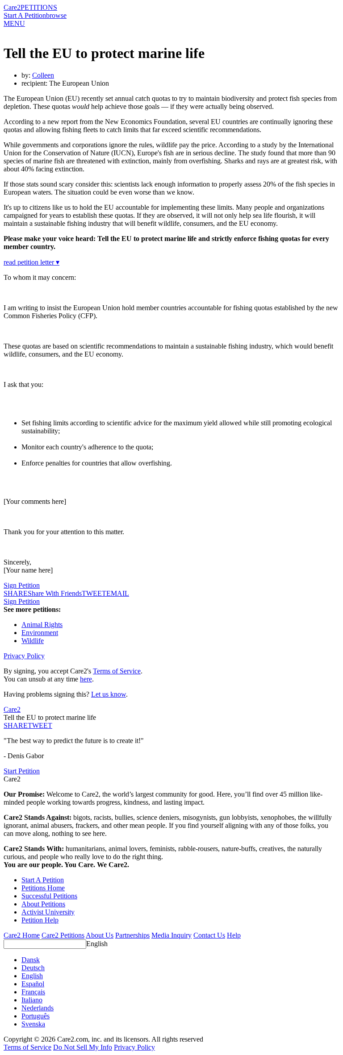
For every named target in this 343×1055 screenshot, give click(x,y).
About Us (99, 935)
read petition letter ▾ (31, 262)
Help (234, 935)
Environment (39, 632)
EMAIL (117, 593)
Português (35, 1016)
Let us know (108, 694)
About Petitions (43, 904)
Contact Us (209, 935)
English (97, 943)
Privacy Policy (24, 656)
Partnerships (132, 935)
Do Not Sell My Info (82, 1047)
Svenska (33, 1024)
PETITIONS (39, 7)
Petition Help (40, 920)
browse (56, 15)
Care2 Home (22, 935)
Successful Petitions (49, 896)
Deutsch (33, 968)
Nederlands (37, 1008)
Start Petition (22, 771)
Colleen (43, 75)
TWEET (94, 593)
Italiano (31, 1000)
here (86, 679)
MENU (14, 23)
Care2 (12, 7)
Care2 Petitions (63, 935)
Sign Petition (22, 585)
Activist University (48, 912)
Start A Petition (25, 15)
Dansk (30, 960)
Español (32, 984)
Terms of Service (117, 671)
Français (33, 992)
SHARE (16, 725)
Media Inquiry (171, 935)
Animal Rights (42, 624)
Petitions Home (43, 888)
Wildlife (32, 640)
